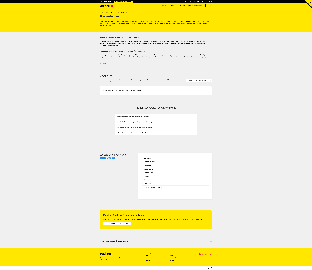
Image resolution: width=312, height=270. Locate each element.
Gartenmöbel (107, 158)
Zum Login (149, 260)
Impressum (172, 255)
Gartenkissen (148, 165)
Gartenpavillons (148, 172)
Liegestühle (147, 183)
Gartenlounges (148, 169)
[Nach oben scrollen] (211, 241)
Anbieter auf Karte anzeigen (200, 80)
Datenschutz (172, 257)
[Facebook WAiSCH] (211, 268)
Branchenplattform (106, 2)
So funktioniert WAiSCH (195, 5)
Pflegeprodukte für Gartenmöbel (153, 187)
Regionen (182, 5)
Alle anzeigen (176, 194)
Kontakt (210, 1)
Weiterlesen (103, 63)
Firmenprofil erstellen (117, 223)
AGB (170, 253)
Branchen (172, 5)
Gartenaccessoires (149, 161)
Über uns (196, 1)
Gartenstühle (148, 176)
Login (209, 5)
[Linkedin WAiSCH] (208, 268)
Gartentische (148, 180)
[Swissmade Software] (202, 254)
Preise (203, 1)
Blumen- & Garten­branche (123, 2)
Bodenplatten (148, 158)
